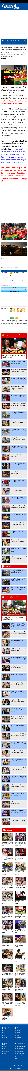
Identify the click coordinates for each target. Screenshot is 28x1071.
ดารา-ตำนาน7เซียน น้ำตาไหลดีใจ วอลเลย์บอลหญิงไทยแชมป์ (18, 632)
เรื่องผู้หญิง (19, 1037)
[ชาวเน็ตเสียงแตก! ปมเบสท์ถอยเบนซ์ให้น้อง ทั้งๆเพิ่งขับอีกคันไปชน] (6, 449)
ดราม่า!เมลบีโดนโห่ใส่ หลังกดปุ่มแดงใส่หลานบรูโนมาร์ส (18, 523)
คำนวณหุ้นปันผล (20, 1051)
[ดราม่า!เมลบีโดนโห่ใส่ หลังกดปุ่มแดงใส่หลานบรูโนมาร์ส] (6, 525)
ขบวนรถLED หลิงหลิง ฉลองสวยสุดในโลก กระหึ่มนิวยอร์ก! (20, 989)
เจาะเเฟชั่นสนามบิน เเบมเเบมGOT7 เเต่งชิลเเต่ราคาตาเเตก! (18, 710)
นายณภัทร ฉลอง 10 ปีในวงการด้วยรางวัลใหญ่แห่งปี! (7, 931)
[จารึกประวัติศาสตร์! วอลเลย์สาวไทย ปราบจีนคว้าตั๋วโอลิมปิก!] (6, 389)
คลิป (4, 1032)
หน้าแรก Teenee (7, 1027)
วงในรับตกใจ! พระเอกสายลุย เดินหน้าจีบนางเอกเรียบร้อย (18, 692)
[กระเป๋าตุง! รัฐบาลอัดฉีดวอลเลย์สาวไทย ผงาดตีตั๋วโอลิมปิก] (6, 372)
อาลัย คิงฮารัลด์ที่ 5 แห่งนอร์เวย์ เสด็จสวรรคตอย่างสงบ (19, 557)
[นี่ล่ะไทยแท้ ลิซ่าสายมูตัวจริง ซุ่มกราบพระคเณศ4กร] (6, 796)
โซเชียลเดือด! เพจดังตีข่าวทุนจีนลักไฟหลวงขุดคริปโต (20, 902)
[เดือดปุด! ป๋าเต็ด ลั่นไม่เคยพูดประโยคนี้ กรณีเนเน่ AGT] (6, 423)
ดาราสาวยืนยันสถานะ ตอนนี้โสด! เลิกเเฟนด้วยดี (18, 472)
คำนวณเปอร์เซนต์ (20, 1048)
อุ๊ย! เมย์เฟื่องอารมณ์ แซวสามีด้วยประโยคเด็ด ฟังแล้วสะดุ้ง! (18, 658)
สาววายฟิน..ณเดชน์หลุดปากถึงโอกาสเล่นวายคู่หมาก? (7, 1004)
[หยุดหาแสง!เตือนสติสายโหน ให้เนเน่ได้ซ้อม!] (6, 457)
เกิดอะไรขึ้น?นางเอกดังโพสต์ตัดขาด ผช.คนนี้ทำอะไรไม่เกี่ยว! (18, 465)
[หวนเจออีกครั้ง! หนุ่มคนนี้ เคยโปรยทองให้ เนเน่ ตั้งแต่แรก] (6, 821)
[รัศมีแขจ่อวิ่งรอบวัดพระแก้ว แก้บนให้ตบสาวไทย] (7, 953)
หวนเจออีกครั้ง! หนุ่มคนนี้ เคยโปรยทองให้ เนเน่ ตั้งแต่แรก (18, 819)
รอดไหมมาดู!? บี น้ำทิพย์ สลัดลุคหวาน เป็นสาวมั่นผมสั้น (18, 683)
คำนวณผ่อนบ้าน (20, 1050)
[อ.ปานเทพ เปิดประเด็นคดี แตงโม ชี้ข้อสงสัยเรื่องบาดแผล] (6, 483)
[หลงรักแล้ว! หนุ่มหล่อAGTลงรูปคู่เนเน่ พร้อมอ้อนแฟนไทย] (6, 736)
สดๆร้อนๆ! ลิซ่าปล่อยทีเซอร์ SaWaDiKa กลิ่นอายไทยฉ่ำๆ (18, 811)
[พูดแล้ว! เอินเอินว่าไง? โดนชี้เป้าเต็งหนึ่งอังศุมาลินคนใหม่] (20, 997)
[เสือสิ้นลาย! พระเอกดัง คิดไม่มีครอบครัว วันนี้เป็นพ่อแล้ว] (20, 968)
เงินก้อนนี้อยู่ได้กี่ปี (20, 1055)
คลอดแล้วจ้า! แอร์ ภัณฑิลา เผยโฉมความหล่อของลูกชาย (18, 751)
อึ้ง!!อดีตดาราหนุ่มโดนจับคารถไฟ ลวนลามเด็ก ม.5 (20, 960)
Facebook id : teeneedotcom (15, 1067)
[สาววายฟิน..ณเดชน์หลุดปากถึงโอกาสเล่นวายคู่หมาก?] (7, 997)
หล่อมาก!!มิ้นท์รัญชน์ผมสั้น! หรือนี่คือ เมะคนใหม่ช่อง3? (17, 726)
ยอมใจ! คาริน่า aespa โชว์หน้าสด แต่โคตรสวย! (18, 675)
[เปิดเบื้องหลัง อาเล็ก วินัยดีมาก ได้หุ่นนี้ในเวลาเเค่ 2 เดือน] (6, 719)
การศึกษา (18, 1030)
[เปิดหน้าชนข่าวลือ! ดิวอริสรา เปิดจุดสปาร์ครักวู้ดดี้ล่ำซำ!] (6, 542)
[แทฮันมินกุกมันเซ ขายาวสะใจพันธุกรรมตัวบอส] (6, 804)
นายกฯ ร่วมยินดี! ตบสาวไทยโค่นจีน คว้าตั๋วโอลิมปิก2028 (18, 588)
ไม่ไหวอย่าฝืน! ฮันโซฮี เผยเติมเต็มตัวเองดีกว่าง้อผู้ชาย (20, 873)
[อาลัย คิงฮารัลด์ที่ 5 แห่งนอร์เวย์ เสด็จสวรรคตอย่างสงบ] (6, 559)
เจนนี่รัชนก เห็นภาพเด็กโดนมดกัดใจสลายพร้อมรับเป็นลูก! (7, 887)
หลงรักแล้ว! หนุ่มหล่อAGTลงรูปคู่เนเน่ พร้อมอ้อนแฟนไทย (18, 734)
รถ (17, 1027)
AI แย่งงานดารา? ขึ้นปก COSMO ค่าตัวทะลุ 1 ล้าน (20, 858)
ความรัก (5, 1043)
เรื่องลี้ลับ (18, 1032)
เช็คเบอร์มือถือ (6, 1051)
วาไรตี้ (5, 1034)
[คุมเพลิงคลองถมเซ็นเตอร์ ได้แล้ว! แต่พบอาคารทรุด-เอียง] (6, 508)
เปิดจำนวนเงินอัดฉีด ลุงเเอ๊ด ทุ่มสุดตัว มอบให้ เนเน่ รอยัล (18, 498)
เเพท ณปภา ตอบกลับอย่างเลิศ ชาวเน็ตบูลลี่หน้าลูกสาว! (18, 760)
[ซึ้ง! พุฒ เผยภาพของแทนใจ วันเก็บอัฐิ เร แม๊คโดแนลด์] (6, 770)
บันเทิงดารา (6, 1028)
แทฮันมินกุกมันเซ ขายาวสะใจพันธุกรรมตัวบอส (18, 802)
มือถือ (18, 1034)
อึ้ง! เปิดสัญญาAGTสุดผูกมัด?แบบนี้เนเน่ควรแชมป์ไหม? (18, 396)
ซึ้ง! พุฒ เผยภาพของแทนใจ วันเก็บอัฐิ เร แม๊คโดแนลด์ (18, 768)
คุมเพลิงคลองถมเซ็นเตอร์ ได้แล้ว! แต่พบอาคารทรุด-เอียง (18, 506)
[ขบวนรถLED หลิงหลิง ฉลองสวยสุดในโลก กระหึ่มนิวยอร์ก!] (20, 982)
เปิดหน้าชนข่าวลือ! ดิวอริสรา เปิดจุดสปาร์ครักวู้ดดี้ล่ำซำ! (18, 540)
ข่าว (4, 1030)
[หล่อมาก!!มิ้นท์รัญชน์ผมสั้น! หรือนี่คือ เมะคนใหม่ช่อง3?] (6, 728)
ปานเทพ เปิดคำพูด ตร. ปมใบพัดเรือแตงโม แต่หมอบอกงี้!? (18, 430)
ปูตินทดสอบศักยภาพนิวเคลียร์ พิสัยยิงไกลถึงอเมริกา (18, 571)
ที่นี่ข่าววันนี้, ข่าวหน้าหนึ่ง (17, 52)
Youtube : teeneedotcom (12, 1065)
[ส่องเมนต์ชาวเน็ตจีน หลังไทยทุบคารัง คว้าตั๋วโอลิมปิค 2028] (6, 380)
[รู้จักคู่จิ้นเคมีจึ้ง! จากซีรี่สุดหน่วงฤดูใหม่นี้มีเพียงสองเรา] (6, 668)
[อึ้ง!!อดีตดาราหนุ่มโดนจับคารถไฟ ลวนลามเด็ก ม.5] (20, 953)
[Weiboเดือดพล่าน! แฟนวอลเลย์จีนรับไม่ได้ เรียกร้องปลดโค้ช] (20, 910)
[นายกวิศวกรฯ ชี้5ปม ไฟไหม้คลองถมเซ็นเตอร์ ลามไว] (6, 415)
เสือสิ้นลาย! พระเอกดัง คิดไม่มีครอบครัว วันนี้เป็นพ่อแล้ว (20, 974)
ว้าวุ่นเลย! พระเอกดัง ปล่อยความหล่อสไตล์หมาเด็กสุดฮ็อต (18, 785)
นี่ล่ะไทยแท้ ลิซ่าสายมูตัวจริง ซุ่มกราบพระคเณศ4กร (18, 794)
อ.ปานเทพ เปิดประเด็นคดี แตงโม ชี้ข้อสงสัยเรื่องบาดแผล (18, 481)
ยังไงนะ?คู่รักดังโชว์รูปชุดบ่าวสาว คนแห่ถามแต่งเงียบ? (18, 641)
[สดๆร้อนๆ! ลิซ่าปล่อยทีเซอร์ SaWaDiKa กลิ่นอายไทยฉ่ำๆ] (6, 813)
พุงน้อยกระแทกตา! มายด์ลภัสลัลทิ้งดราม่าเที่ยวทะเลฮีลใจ (19, 743)
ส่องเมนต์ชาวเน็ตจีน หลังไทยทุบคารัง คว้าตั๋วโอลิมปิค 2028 (18, 379)
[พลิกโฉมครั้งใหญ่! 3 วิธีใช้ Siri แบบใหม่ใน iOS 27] (7, 968)
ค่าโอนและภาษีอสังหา (21, 1046)
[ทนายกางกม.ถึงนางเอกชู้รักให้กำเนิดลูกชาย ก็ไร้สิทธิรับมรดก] (7, 910)
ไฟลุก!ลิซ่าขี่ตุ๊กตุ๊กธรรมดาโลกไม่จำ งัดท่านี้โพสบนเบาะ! (18, 700)
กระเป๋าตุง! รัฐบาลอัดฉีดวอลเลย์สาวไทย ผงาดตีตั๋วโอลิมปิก (19, 370)
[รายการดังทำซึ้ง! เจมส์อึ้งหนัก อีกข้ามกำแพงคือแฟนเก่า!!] (6, 779)
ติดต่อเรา (18, 1068)
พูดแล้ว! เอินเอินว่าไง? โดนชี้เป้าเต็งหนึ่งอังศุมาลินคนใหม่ (20, 1004)
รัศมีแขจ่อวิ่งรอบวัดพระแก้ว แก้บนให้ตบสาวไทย (7, 959)
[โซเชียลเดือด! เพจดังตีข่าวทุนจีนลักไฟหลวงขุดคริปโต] (20, 895)
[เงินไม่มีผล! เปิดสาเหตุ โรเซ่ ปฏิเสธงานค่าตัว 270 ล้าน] (7, 837)
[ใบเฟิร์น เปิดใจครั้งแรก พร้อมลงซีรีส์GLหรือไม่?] (20, 881)
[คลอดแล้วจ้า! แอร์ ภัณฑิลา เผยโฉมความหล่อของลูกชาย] (6, 753)
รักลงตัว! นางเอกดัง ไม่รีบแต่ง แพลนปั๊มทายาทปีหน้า (7, 989)
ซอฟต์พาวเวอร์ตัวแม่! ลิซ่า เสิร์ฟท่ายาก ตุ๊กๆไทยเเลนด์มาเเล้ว (18, 625)
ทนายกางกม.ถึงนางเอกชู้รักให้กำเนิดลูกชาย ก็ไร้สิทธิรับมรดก (7, 916)
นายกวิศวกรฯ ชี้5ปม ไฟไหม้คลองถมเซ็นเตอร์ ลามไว (18, 413)
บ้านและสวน (6, 1050)
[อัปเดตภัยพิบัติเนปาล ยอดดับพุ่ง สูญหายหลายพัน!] (6, 581)
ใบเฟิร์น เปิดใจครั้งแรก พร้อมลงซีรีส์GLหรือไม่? (20, 886)
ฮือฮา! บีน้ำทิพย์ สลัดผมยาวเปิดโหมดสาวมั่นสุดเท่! (19, 649)
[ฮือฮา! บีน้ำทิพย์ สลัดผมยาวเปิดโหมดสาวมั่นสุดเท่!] (6, 651)
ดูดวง (5, 1053)
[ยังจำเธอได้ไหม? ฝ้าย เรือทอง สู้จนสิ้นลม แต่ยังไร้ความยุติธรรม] (6, 551)
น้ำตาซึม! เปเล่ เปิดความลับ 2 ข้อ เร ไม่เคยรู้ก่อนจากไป (18, 362)
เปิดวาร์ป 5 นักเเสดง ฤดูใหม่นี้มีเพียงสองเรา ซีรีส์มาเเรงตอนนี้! (20, 843)
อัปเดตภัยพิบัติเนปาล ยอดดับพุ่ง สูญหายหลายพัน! (18, 579)
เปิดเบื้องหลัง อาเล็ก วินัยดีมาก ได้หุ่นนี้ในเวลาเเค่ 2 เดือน (18, 717)
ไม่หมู (5, 1044)
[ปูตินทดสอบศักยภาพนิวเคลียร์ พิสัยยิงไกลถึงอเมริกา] (6, 573)
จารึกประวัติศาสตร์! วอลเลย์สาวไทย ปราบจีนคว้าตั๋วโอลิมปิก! (18, 388)
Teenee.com (19, 1064)
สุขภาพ (5, 1037)
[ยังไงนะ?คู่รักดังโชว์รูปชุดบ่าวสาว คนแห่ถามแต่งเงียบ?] (6, 642)
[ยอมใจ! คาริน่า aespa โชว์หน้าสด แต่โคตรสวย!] (6, 677)
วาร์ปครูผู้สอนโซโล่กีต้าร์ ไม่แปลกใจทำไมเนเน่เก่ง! (17, 532)
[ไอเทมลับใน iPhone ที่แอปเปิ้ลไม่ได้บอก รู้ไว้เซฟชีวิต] (7, 1012)
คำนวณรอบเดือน (20, 1053)
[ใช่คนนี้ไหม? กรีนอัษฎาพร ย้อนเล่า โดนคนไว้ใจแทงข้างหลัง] (6, 406)
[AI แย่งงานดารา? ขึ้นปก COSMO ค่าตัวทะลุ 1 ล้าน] (20, 852)
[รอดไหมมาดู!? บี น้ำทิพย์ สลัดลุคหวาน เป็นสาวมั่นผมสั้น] (6, 685)
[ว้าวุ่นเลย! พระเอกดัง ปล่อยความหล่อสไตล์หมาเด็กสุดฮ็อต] (6, 787)
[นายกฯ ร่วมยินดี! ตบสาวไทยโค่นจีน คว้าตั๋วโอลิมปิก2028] (6, 590)
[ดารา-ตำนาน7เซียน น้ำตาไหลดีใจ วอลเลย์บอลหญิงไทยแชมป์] (6, 634)
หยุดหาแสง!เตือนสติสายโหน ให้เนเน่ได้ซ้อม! (18, 455)
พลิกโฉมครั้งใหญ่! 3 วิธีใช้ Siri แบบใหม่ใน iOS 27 (7, 974)
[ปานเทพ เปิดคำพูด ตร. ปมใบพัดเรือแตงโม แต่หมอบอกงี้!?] (6, 432)
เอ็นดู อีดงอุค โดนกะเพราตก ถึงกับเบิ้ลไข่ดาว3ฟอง (7, 873)
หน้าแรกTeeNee (6, 52)
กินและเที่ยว (19, 1035)
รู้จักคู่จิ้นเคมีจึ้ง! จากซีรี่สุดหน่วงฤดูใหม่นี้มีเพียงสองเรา (18, 666)
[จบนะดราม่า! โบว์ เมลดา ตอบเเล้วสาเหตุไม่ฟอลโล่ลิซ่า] (6, 491)
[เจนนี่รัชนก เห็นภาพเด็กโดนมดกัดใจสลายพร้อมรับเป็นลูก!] (7, 881)
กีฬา (4, 1035)
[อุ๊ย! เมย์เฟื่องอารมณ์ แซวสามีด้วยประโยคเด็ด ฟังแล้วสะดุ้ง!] (6, 660)
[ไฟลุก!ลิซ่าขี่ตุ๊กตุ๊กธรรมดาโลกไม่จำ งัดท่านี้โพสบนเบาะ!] (6, 702)
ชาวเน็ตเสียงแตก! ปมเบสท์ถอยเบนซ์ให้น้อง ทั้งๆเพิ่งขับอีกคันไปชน (19, 448)
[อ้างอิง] (22, 272)
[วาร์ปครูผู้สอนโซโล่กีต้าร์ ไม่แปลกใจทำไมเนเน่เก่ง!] (6, 534)
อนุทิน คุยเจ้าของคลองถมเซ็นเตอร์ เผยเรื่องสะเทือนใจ (18, 438)
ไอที (4, 1048)
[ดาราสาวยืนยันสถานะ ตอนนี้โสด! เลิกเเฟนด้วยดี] (6, 474)
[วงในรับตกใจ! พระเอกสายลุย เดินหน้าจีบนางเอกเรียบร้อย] (6, 694)
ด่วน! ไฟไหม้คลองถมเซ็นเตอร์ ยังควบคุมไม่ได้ (18, 515)
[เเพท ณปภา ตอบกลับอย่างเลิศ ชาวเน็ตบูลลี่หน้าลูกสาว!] (6, 762)
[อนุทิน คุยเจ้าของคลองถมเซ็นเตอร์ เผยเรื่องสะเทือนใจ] (6, 440)
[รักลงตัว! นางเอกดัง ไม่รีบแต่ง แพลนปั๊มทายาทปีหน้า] (7, 982)
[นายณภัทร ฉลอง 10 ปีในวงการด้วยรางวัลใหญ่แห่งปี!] (7, 924)
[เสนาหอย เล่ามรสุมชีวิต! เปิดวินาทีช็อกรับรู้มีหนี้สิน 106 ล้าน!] (14, 345)
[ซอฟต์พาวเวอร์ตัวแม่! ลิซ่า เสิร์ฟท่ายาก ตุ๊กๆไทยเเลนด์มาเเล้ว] (6, 626)
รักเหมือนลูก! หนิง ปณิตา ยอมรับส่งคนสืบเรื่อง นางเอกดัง (7, 858)
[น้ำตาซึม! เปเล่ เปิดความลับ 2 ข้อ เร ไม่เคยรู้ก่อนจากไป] (6, 364)
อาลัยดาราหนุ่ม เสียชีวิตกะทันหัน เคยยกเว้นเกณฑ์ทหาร (7, 902)
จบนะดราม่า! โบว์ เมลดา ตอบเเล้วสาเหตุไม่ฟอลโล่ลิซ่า (18, 489)
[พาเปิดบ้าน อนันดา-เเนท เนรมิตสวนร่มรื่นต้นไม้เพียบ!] (14, 607)
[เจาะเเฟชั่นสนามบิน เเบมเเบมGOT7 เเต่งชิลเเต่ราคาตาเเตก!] (6, 711)
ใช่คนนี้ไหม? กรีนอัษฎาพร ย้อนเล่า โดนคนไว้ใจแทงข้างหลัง (18, 404)
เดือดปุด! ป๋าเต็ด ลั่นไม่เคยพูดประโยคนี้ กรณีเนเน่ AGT (18, 421)
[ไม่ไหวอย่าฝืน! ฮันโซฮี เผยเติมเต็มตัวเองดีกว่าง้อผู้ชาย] (20, 866)
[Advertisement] (14, 24)
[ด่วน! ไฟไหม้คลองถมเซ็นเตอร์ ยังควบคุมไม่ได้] (6, 517)
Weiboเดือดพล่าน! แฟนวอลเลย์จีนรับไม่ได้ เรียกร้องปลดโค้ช (20, 916)
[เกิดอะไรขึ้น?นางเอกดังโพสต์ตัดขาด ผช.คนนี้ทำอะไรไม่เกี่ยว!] (6, 466)
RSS (15, 1068)
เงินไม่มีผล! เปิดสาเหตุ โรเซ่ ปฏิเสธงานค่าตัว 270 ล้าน (7, 843)
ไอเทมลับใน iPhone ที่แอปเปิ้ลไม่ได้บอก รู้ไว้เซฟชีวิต (7, 1018)
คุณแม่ (5, 1046)
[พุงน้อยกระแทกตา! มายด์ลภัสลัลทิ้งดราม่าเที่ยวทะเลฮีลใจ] (6, 745)
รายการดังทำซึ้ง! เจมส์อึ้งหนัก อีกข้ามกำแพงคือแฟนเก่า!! (18, 777)
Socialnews (19, 1028)
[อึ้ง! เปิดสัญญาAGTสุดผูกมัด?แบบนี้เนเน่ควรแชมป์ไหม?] (6, 397)
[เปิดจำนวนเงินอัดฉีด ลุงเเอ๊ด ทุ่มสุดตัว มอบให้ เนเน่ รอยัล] (6, 500)
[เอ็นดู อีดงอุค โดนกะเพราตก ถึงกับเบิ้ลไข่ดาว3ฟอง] (7, 866)
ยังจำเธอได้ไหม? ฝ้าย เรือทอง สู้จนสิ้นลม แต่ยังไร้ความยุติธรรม (18, 550)
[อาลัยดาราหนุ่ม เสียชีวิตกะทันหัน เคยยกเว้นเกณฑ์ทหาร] (7, 895)
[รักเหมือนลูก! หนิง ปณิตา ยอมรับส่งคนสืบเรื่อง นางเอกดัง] (7, 852)
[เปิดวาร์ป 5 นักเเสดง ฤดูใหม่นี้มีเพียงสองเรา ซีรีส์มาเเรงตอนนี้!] (20, 837)
